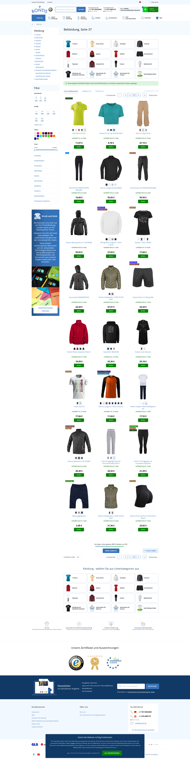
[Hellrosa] (115, 184)
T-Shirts (38, 34)
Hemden (38, 40)
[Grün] (80, 348)
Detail (79, 147)
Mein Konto (154, 2)
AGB (33, 715)
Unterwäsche (40, 55)
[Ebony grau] (118, 403)
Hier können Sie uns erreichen (144, 730)
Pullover (38, 43)
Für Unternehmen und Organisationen (92, 715)
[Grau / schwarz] (108, 130)
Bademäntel (40, 67)
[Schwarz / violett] (141, 239)
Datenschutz (36, 724)
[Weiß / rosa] (138, 239)
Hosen (38, 64)
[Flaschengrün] (115, 403)
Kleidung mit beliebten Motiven (46, 70)
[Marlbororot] (121, 403)
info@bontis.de (140, 723)
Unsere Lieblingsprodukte (71, 91)
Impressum (35, 712)
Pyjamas (38, 58)
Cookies (72, 743)
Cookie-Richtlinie (37, 727)
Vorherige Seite (110, 95)
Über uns (83, 712)
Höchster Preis (99, 91)
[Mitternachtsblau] (111, 348)
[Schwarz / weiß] (108, 458)
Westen (38, 46)
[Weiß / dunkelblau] (146, 403)
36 (130, 95)
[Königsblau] (109, 403)
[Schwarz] (73, 130)
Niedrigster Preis (86, 91)
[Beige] (143, 130)
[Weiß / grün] (144, 239)
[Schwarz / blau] (147, 239)
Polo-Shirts (39, 37)
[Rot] (79, 130)
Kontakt (50, 2)
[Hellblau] (112, 184)
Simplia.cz (155, 754)
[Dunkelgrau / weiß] (111, 130)
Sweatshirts (39, 61)
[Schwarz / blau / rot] (79, 458)
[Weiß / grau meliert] (143, 403)
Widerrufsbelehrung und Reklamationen (45, 721)
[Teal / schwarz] (114, 130)
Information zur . (136, 692)
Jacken (38, 49)
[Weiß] (76, 130)
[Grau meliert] (112, 239)
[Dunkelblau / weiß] (111, 458)
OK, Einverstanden (111, 753)
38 (138, 95)
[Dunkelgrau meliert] (114, 348)
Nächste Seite (153, 95)
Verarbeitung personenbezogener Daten (141, 692)
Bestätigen (152, 686)
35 (125, 95)
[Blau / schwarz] (82, 458)
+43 (110, 9)
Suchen (81, 9)
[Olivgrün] (146, 130)
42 (144, 95)
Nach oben (151, 551)
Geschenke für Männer (43, 73)
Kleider (38, 52)
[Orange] (106, 403)
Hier (68, 753)
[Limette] (85, 130)
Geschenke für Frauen (43, 76)
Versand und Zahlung (38, 2)
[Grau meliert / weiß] (114, 458)
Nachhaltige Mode (42, 79)
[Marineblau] (82, 130)
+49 (95, 9)
